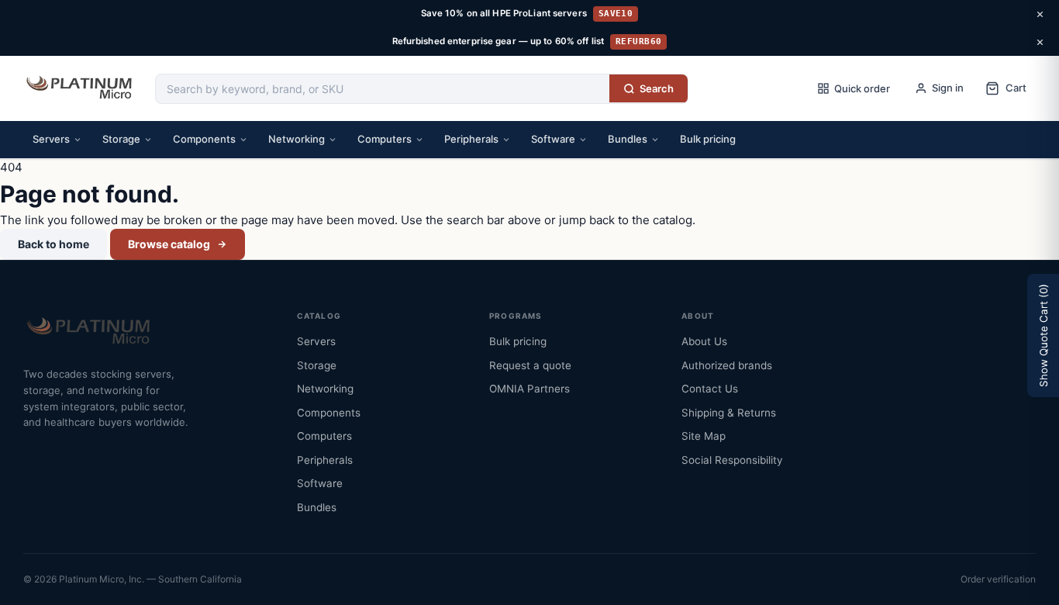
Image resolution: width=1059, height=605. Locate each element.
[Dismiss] (1040, 14)
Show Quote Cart (1043, 335)
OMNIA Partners (529, 388)
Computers (384, 139)
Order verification (998, 579)
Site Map (703, 436)
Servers (51, 139)
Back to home (53, 244)
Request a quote (530, 365)
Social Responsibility (732, 460)
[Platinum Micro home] (81, 88)
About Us (704, 341)
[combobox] (382, 88)
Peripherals (471, 139)
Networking (296, 139)
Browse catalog (169, 244)
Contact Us (709, 388)
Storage (121, 139)
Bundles (627, 139)
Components (204, 139)
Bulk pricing (708, 139)
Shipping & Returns (728, 412)
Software (553, 139)
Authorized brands (726, 365)
